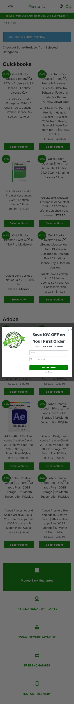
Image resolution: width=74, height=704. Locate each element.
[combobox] (32, 359)
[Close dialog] (69, 329)
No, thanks (48, 372)
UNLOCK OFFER (48, 367)
